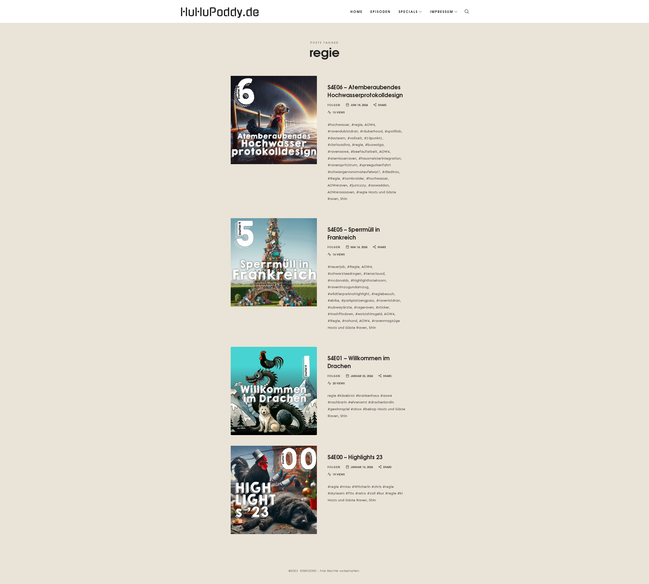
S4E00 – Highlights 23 (355, 456)
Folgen (334, 104)
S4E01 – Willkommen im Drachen (359, 361)
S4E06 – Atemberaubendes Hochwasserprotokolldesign (365, 90)
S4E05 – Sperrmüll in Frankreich (354, 233)
